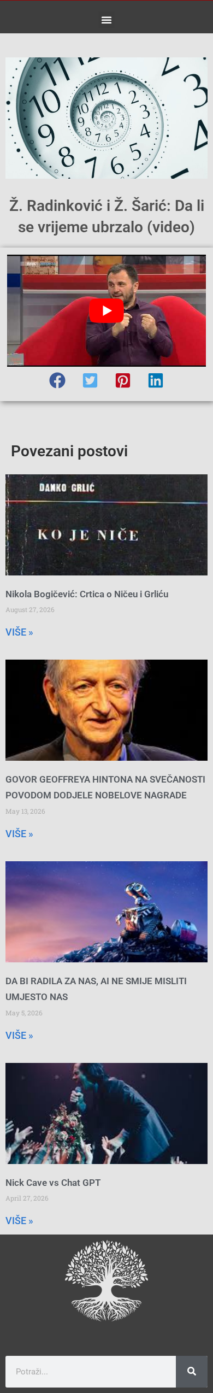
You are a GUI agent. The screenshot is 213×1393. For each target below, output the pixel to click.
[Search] (192, 1372)
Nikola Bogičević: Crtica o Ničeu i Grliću (86, 594)
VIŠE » (19, 632)
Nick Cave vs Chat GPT (52, 1182)
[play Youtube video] (106, 311)
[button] (106, 19)
